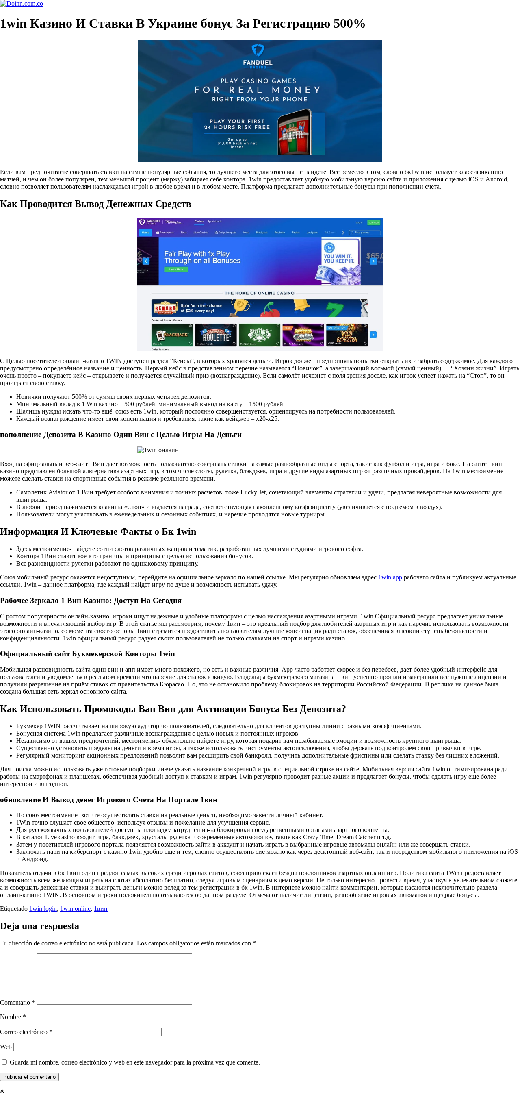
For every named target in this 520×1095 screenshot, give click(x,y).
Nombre (13, 1016)
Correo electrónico (26, 1031)
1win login (43, 908)
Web (6, 1046)
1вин (101, 908)
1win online (75, 908)
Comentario (17, 1002)
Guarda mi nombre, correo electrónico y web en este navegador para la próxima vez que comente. (135, 1062)
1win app (390, 577)
